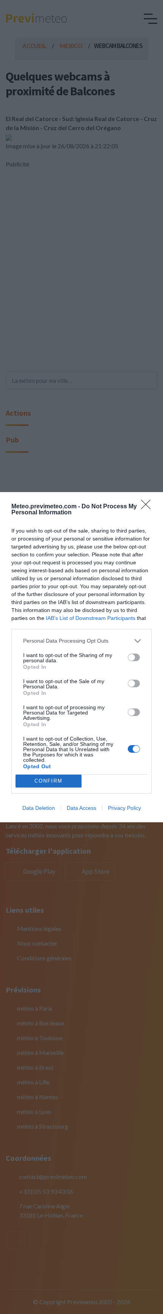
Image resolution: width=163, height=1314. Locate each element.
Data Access (81, 808)
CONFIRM (48, 781)
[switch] (134, 657)
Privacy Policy (124, 808)
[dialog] (81, 657)
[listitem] (81, 641)
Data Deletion (38, 808)
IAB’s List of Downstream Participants (90, 618)
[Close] (148, 507)
